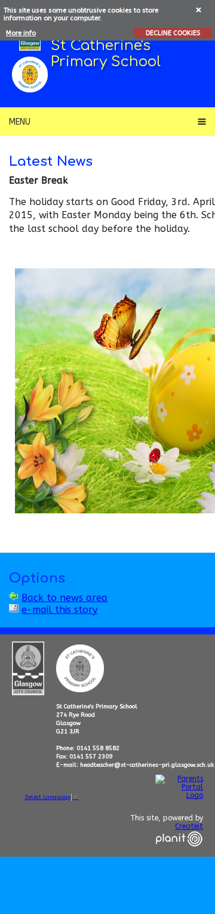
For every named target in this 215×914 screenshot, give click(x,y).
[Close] (199, 9)
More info (21, 33)
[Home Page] (30, 74)
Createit (189, 826)
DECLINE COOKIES (173, 33)
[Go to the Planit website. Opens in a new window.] (179, 854)
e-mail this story (59, 609)
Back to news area (65, 597)
